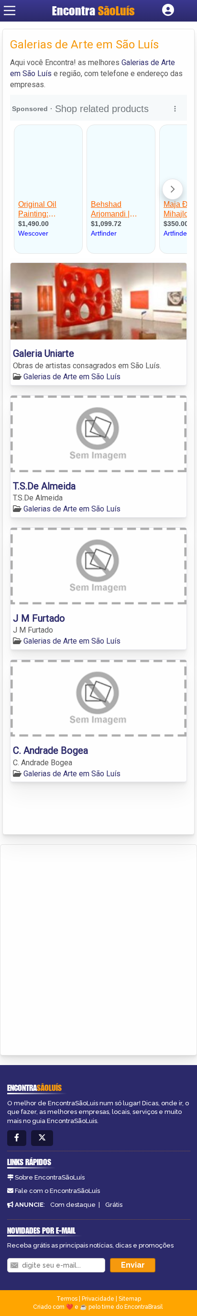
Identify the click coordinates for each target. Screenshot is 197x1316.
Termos (66, 1298)
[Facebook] (16, 1138)
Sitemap (130, 1298)
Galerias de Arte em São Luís (71, 376)
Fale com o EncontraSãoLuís (57, 1190)
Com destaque (73, 1204)
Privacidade (98, 1298)
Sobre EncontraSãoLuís (50, 1177)
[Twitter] (42, 1138)
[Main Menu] (9, 10)
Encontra (93, 10)
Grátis (113, 1204)
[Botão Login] (168, 10)
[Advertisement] (98, 948)
